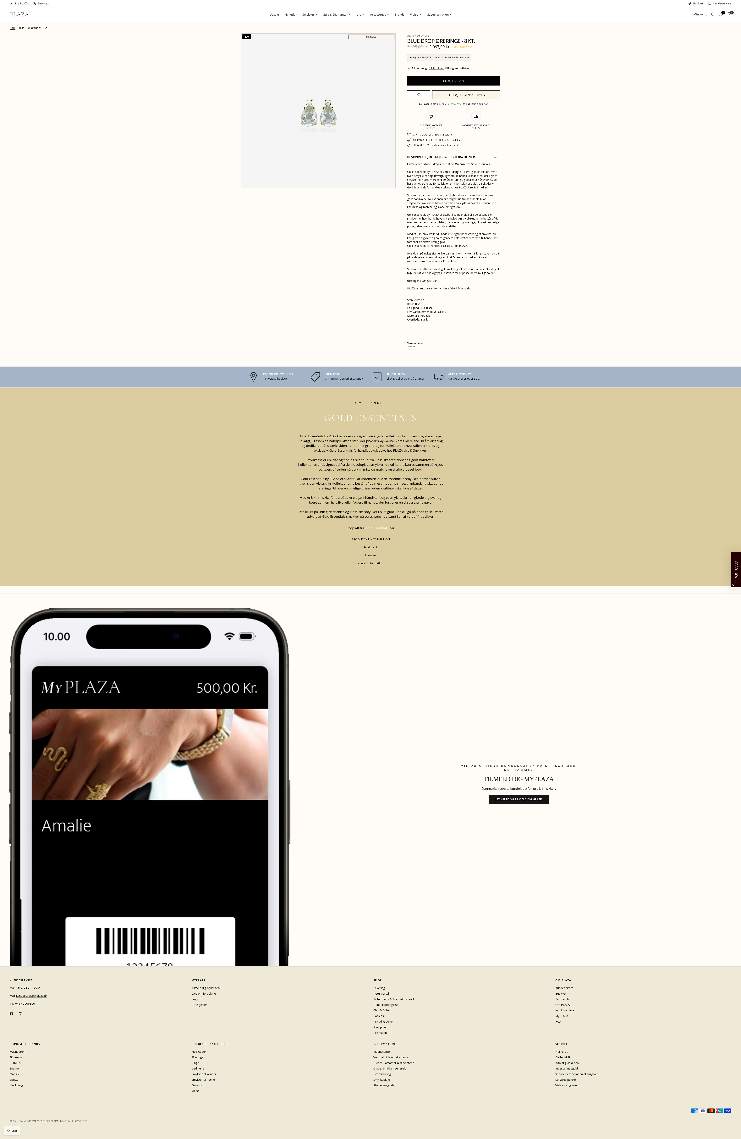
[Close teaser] (733, 585)
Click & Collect (382, 1010)
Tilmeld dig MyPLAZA (206, 988)
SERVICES (562, 1044)
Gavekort (198, 1085)
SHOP (377, 980)
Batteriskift (562, 1057)
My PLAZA (22, 3)
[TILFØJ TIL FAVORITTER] (418, 94)
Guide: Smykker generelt (389, 1068)
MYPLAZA (199, 980)
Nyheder (291, 14)
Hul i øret (561, 1051)
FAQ (558, 1021)
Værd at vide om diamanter (391, 1057)
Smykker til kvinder (204, 1074)
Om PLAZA (562, 1005)
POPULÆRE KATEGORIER (210, 1044)
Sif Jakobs (16, 1057)
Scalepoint (380, 1027)
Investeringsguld (566, 1068)
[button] (713, 14)
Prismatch (380, 1033)
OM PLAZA (563, 980)
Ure (358, 14)
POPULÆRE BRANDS (25, 1044)
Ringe (195, 1063)
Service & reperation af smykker (576, 1074)
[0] (728, 14)
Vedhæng (198, 1068)
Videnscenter (382, 1051)
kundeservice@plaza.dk (31, 995)
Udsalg (274, 14)
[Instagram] (23, 1014)
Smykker (308, 14)
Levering (379, 988)
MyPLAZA (561, 1016)
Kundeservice (722, 3)
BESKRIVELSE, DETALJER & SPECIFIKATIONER (441, 157)
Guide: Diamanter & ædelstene (393, 1063)
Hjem (12, 28)
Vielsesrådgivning (567, 1085)
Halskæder (199, 1051)
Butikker (698, 3)
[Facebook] (14, 1014)
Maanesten (17, 1051)
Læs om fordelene (204, 993)
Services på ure (565, 1079)
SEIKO (14, 1079)
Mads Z (14, 1074)
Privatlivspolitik (383, 1021)
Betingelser (199, 1005)
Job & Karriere (564, 1010)
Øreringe (198, 1057)
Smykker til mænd (203, 1079)
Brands (399, 14)
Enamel (14, 1068)
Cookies (378, 1016)
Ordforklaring (382, 1074)
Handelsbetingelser (386, 1005)
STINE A (15, 1063)
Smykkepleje (381, 1079)
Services (43, 3)
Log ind (196, 999)
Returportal (381, 993)
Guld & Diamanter (335, 14)
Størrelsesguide (384, 1085)
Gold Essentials (418, 36)
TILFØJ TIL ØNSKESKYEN (466, 94)
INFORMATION (384, 1044)
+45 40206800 (25, 1003)
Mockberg (16, 1085)
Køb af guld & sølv (567, 1063)
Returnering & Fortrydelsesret (393, 999)
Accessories (378, 14)
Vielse (414, 14)
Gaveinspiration (438, 14)
